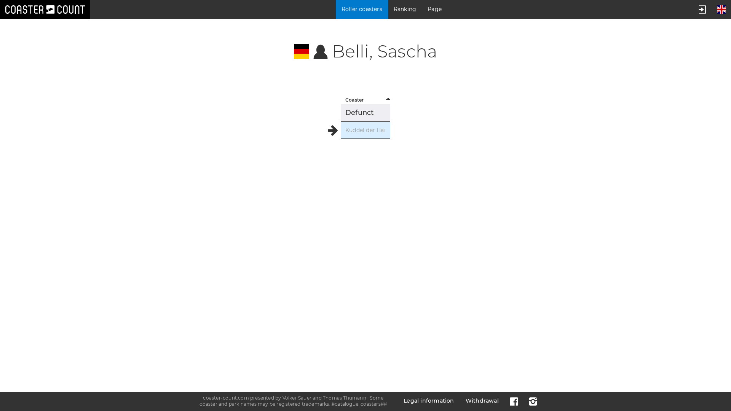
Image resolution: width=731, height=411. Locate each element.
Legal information (429, 400)
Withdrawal (482, 400)
